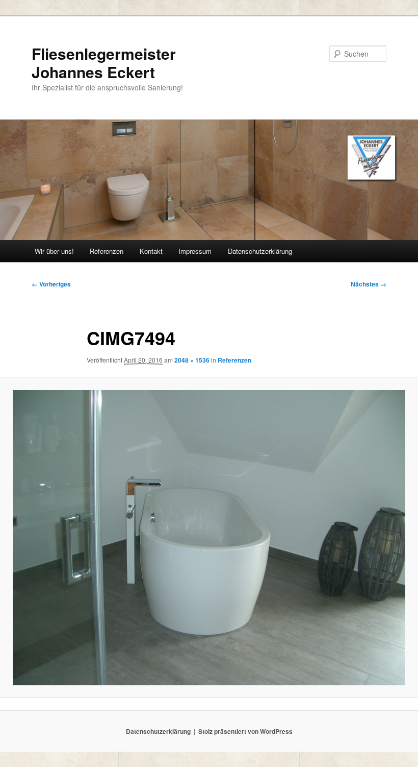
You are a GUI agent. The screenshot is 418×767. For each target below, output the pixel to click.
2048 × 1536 (192, 360)
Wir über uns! (54, 251)
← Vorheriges (51, 284)
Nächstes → (368, 284)
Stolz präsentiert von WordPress (245, 731)
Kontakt (151, 251)
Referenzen (106, 251)
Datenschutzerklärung (260, 251)
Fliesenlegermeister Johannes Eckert (104, 62)
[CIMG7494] (209, 537)
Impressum (195, 251)
